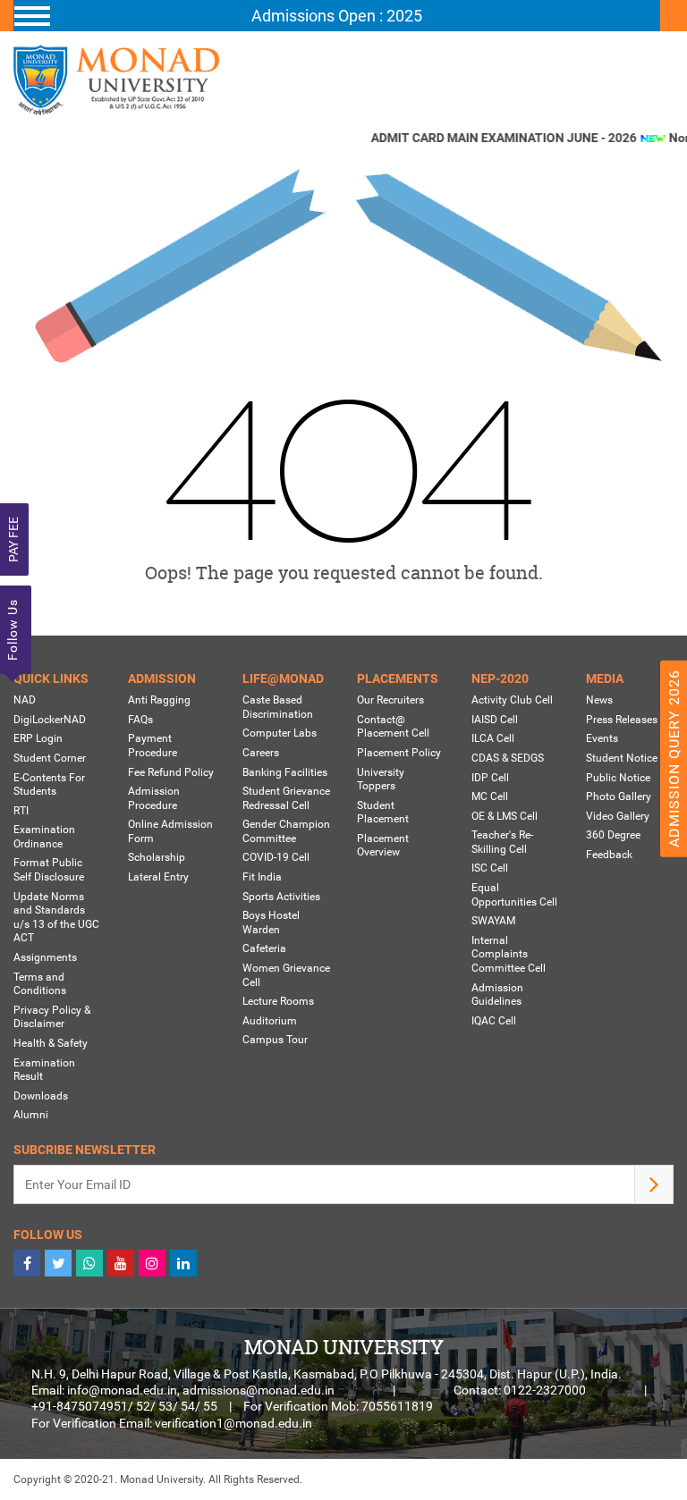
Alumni (30, 1114)
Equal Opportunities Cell (514, 894)
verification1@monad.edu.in (233, 1423)
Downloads (40, 1096)
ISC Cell (489, 868)
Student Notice (621, 758)
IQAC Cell (493, 1021)
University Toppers (380, 779)
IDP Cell (490, 777)
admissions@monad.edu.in (258, 1390)
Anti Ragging (159, 700)
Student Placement (383, 812)
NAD (24, 700)
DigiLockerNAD (49, 719)
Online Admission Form (170, 831)
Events (602, 738)
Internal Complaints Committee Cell (508, 954)
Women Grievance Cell (286, 975)
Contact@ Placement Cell (393, 726)
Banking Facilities (284, 772)
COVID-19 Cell (276, 857)
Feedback (609, 854)
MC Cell (489, 796)
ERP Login (38, 738)
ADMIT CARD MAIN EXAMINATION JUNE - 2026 (495, 138)
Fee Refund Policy (171, 772)
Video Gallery (617, 816)
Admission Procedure (154, 798)
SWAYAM (493, 920)
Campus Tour (275, 1039)
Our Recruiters (390, 700)
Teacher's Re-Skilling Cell (502, 842)
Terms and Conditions (39, 984)
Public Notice (618, 777)
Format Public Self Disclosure (48, 869)
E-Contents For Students (49, 784)
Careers (260, 752)
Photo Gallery (618, 796)
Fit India (262, 877)
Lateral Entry (158, 877)
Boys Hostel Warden (271, 922)
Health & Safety (50, 1043)
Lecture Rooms (278, 1001)
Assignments (45, 957)
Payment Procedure (152, 745)
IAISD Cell (494, 719)
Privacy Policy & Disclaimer (51, 1017)
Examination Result (44, 1070)
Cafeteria (264, 948)
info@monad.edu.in (122, 1390)
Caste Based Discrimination (277, 707)
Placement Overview (383, 845)
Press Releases (621, 719)
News (599, 700)
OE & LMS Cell (504, 816)
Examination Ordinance (44, 836)
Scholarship (156, 857)
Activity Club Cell (512, 700)
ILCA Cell (492, 738)
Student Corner (49, 758)
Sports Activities (281, 896)
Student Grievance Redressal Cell (286, 798)
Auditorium (269, 1021)
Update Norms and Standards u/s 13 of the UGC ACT (56, 917)
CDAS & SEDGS (507, 758)
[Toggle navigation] (336, 16)
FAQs (140, 719)
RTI (21, 811)
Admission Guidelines (497, 995)
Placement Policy (399, 752)
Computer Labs (279, 733)
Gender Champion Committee (286, 831)
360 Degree (613, 835)
